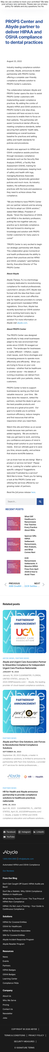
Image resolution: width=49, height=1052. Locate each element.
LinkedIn (40, 832)
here (33, 492)
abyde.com (22, 323)
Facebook (11, 832)
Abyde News (8, 658)
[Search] (40, 501)
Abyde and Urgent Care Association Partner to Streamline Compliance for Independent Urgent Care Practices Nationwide (24, 664)
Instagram (26, 832)
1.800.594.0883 (10, 859)
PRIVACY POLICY (36, 1035)
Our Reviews (8, 871)
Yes (39, 6)
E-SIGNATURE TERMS (24, 1048)
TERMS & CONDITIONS (14, 1035)
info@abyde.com (26, 859)
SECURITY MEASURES (24, 1041)
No (42, 6)
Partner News (22, 658)
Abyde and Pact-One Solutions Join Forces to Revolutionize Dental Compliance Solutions (24, 744)
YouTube (10, 837)
